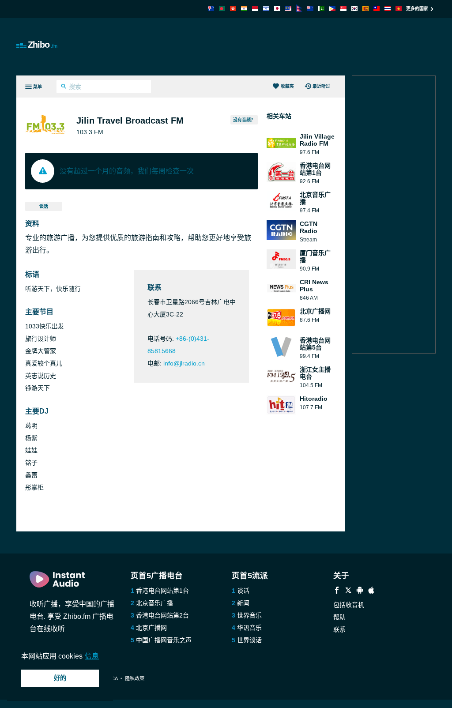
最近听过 (321, 86)
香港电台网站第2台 (162, 615)
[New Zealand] (310, 8)
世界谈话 (249, 640)
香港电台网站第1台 (162, 590)
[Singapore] (343, 8)
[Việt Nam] (399, 8)
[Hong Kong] (233, 8)
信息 (92, 656)
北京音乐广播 (154, 602)
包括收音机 (348, 604)
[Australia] (211, 8)
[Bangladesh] (222, 8)
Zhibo (42, 44)
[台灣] (376, 8)
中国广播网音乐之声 (164, 640)
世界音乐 (249, 615)
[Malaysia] (288, 8)
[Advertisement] (275, 47)
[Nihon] (277, 8)
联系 (339, 629)
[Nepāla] (299, 9)
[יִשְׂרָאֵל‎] (266, 8)
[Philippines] (332, 8)
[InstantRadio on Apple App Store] (371, 591)
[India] (244, 8)
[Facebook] (336, 591)
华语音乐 (249, 627)
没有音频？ (244, 119)
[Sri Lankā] (365, 8)
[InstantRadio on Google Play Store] (359, 591)
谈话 (43, 206)
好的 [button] (60, 678)
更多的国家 (417, 8)
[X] (348, 591)
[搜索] (63, 87)
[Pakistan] (321, 8)
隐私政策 (134, 678)
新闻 (243, 602)
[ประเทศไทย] (387, 8)
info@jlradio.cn (184, 363)
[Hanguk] (354, 8)
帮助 (339, 617)
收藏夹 (287, 86)
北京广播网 (151, 627)
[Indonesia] (255, 8)
